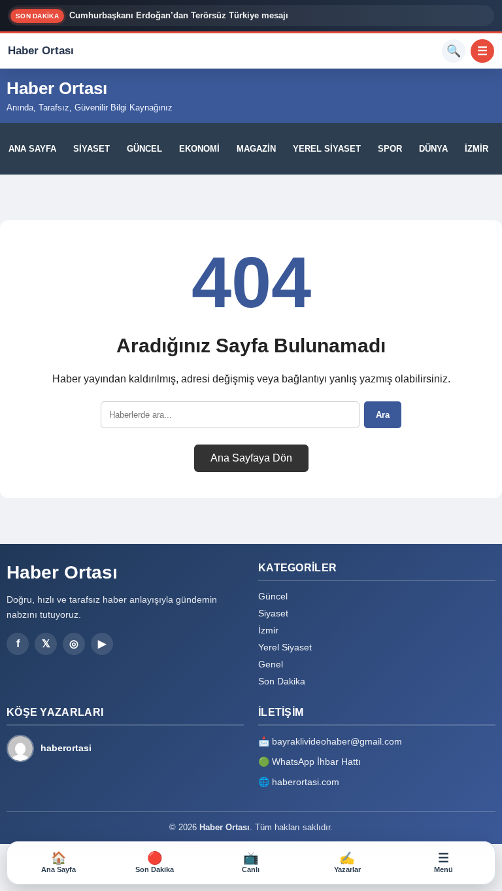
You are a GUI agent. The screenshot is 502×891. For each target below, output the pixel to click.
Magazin (256, 149)
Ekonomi (199, 149)
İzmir (476, 149)
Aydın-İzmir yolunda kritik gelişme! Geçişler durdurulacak (186, 18)
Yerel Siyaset (327, 149)
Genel (270, 664)
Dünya (433, 149)
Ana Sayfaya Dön (251, 457)
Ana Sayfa (32, 149)
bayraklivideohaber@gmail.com (337, 741)
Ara (383, 415)
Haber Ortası (57, 88)
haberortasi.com (305, 782)
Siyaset (91, 149)
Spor (390, 149)
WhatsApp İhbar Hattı (316, 761)
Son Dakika (281, 681)
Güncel (144, 149)
